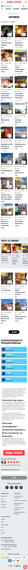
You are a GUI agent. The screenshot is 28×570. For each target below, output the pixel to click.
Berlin (2, 499)
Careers (3, 533)
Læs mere (14, 332)
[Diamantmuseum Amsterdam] (21, 310)
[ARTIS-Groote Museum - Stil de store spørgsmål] (7, 189)
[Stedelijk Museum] (7, 163)
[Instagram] (11, 487)
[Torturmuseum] (7, 283)
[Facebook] (7, 487)
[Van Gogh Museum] (21, 113)
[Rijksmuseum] (7, 112)
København (4, 501)
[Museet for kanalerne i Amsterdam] (7, 216)
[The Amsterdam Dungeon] (7, 36)
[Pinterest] (21, 487)
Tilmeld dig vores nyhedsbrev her (10, 469)
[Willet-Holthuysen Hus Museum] (21, 285)
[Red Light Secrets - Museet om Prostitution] (7, 139)
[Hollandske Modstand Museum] (21, 189)
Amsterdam (4, 496)
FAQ (2, 527)
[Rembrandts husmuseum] (21, 215)
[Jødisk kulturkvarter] (21, 164)
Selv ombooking (5, 524)
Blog (2, 530)
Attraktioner (16, 8)
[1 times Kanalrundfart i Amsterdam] (21, 62)
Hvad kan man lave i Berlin (20, 500)
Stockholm (3, 507)
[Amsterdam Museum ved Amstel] (7, 311)
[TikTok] (16, 487)
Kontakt (3, 519)
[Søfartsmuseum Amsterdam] (21, 138)
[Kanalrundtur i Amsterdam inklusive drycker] (7, 88)
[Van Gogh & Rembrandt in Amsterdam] (21, 88)
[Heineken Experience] (7, 61)
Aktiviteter (8, 8)
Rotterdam (3, 504)
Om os (2, 522)
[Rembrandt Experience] (21, 36)
